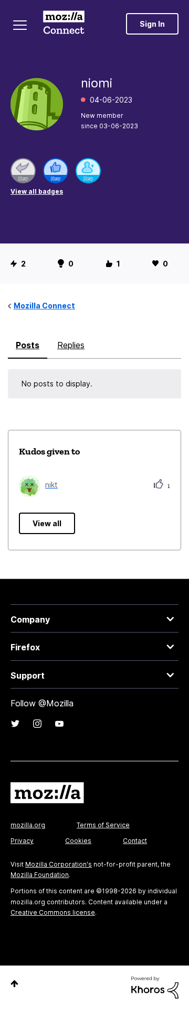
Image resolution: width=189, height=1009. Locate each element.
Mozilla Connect (64, 23)
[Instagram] (37, 723)
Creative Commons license (52, 912)
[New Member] (88, 170)
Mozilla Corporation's (58, 864)
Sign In (152, 23)
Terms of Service (103, 825)
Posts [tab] (27, 345)
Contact (135, 841)
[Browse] (19, 25)
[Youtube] (59, 723)
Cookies (78, 841)
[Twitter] (15, 723)
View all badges (36, 191)
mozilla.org (27, 825)
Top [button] (14, 983)
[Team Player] (55, 170)
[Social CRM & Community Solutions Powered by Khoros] (154, 986)
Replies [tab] (71, 345)
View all (47, 523)
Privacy (22, 841)
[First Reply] (23, 170)
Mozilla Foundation (39, 875)
